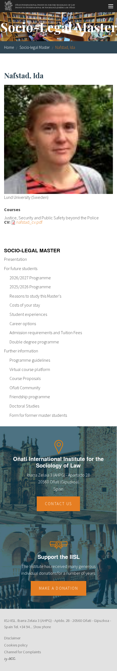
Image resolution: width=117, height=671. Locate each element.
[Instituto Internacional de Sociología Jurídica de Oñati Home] (38, 4)
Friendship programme (30, 396)
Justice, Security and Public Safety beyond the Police (51, 217)
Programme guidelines (30, 360)
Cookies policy (15, 645)
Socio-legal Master (35, 47)
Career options (23, 323)
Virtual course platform (30, 369)
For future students (20, 268)
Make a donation (58, 588)
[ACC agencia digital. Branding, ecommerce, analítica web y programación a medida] (10, 659)
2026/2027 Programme (30, 277)
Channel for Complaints (22, 651)
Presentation (15, 259)
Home (9, 47)
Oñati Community (25, 387)
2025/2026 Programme (30, 286)
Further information (21, 351)
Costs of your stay (25, 305)
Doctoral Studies (24, 406)
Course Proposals (25, 378)
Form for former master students (38, 415)
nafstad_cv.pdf (29, 222)
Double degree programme (34, 342)
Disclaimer (12, 638)
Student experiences (28, 314)
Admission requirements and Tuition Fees (46, 332)
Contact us (58, 503)
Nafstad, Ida (65, 47)
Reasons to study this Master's (35, 296)
